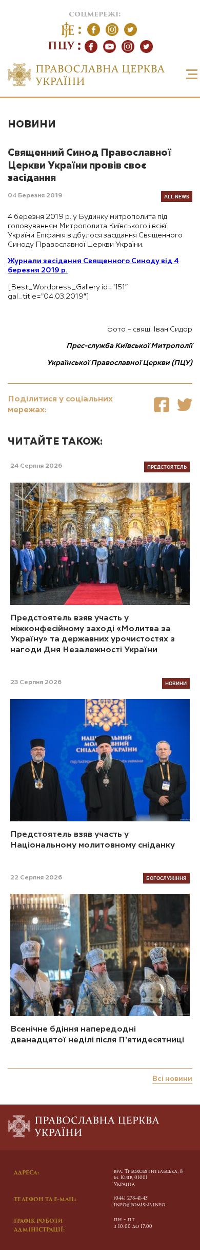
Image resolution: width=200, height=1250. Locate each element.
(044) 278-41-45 (131, 1198)
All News (176, 196)
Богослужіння (166, 877)
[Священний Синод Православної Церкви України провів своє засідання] (161, 404)
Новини (32, 125)
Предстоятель (167, 466)
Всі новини (172, 1078)
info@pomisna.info (139, 1205)
